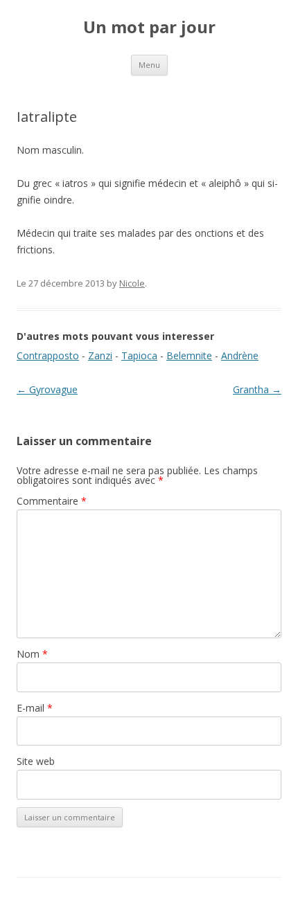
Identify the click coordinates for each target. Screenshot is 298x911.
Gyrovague (47, 389)
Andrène (239, 355)
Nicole (132, 283)
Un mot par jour (149, 27)
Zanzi (100, 355)
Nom (32, 653)
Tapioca (139, 355)
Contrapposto (48, 355)
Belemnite (189, 355)
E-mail (35, 707)
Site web (36, 761)
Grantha (257, 389)
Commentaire (52, 500)
